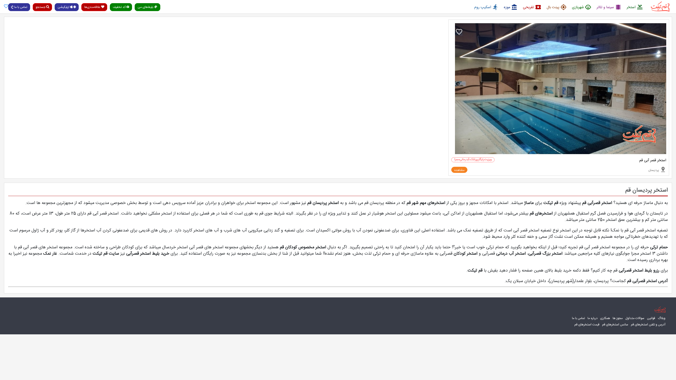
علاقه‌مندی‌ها (92, 7)
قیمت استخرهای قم (586, 324)
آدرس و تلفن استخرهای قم (648, 324)
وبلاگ (661, 318)
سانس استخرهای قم (615, 324)
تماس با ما (20, 7)
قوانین (651, 318)
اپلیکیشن (64, 7)
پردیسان (657, 169)
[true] (6, 7)
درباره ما (593, 318)
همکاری (605, 318)
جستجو (41, 7)
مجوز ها (618, 318)
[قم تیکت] (658, 309)
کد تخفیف (119, 7)
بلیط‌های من (146, 7)
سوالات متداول (634, 318)
